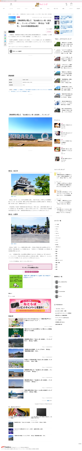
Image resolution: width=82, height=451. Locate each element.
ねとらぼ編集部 (49, 28)
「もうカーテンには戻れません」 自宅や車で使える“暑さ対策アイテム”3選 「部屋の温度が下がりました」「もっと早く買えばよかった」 (67, 53)
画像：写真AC (13, 243)
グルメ (33, 8)
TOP (4, 8)
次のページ (35, 271)
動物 (63, 8)
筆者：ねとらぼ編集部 (17, 51)
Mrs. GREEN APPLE (63, 281)
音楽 (56, 269)
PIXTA (12, 147)
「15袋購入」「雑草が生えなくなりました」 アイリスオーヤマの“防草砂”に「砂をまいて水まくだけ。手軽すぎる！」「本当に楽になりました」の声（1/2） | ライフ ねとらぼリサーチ (64, 204)
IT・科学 (57, 224)
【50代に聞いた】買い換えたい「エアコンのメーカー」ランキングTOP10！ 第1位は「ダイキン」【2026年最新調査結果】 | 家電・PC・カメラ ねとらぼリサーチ (64, 195)
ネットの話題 (12, 296)
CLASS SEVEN (62, 291)
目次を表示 (49, 31)
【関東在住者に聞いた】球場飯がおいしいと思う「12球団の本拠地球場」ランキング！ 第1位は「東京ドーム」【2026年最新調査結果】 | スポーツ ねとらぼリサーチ (64, 178)
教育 (56, 264)
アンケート (57, 120)
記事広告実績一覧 (58, 324)
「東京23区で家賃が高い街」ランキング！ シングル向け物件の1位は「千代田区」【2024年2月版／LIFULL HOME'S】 (66, 104)
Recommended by (44, 400)
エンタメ (18, 8)
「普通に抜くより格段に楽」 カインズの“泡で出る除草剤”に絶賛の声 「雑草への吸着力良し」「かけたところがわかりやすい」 (67, 75)
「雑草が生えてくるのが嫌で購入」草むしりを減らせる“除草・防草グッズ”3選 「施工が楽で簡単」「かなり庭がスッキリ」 (67, 46)
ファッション (58, 237)
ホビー (57, 240)
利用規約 (80, 443)
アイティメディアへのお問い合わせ (61, 317)
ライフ (57, 242)
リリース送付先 (57, 319)
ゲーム (57, 231)
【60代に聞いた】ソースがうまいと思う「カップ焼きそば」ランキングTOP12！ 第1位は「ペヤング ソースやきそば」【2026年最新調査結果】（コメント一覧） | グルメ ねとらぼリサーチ (65, 212)
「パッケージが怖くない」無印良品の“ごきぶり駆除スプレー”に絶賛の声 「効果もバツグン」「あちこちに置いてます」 (67, 60)
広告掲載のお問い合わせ (59, 322)
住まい (48, 8)
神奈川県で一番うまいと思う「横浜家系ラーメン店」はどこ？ (66, 150)
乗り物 (57, 244)
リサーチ (70, 8)
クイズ (26, 8)
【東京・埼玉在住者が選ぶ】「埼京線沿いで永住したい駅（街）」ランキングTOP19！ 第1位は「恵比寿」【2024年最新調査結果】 (67, 112)
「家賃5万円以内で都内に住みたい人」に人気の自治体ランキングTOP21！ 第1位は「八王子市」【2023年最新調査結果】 (67, 97)
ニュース (11, 8)
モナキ (60, 296)
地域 (41, 8)
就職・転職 (58, 262)
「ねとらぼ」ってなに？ (59, 308)
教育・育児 (56, 8)
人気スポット (58, 246)
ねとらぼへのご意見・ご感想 (60, 310)
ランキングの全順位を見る (30, 267)
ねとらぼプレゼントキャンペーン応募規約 (62, 313)
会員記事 (78, 8)
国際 (56, 255)
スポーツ (57, 233)
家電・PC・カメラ (59, 260)
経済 (56, 267)
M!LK (60, 286)
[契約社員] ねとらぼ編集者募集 (60, 315)
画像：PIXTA (12, 24)
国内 (56, 253)
